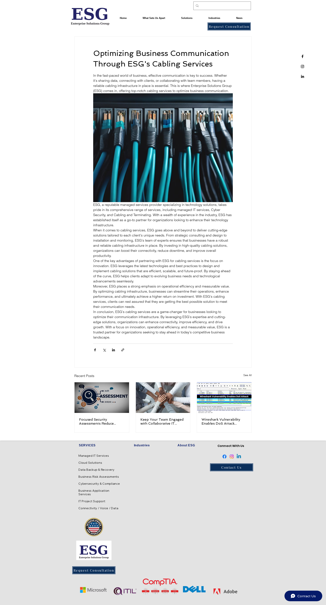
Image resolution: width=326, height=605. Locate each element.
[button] (214, 240)
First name (122, 331)
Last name (122, 345)
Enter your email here (129, 315)
